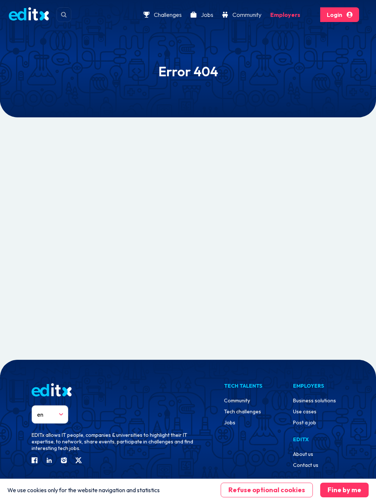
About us (303, 454)
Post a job (304, 422)
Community (246, 14)
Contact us (305, 465)
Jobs (207, 14)
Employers (285, 14)
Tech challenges (242, 411)
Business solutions (314, 400)
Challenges (168, 14)
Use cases (305, 411)
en (40, 414)
